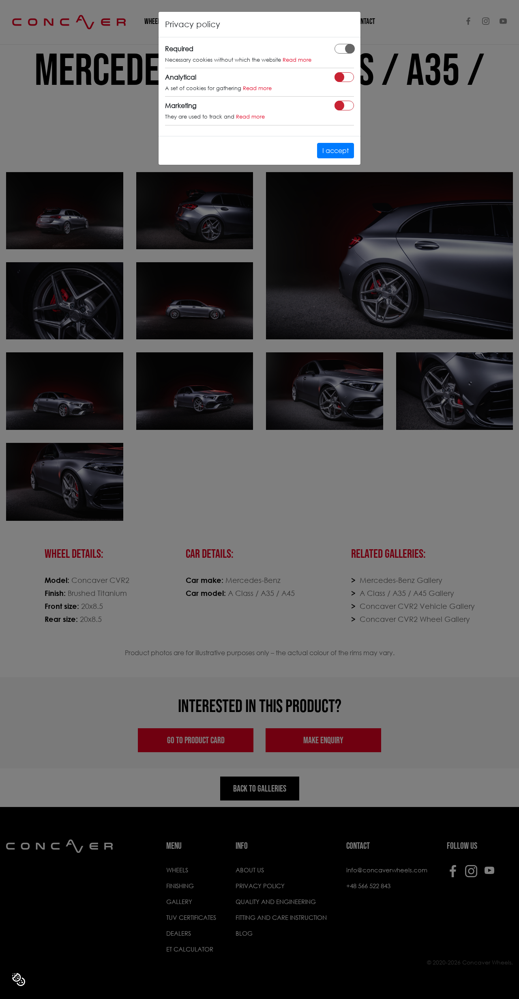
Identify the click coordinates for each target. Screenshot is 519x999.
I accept (335, 150)
